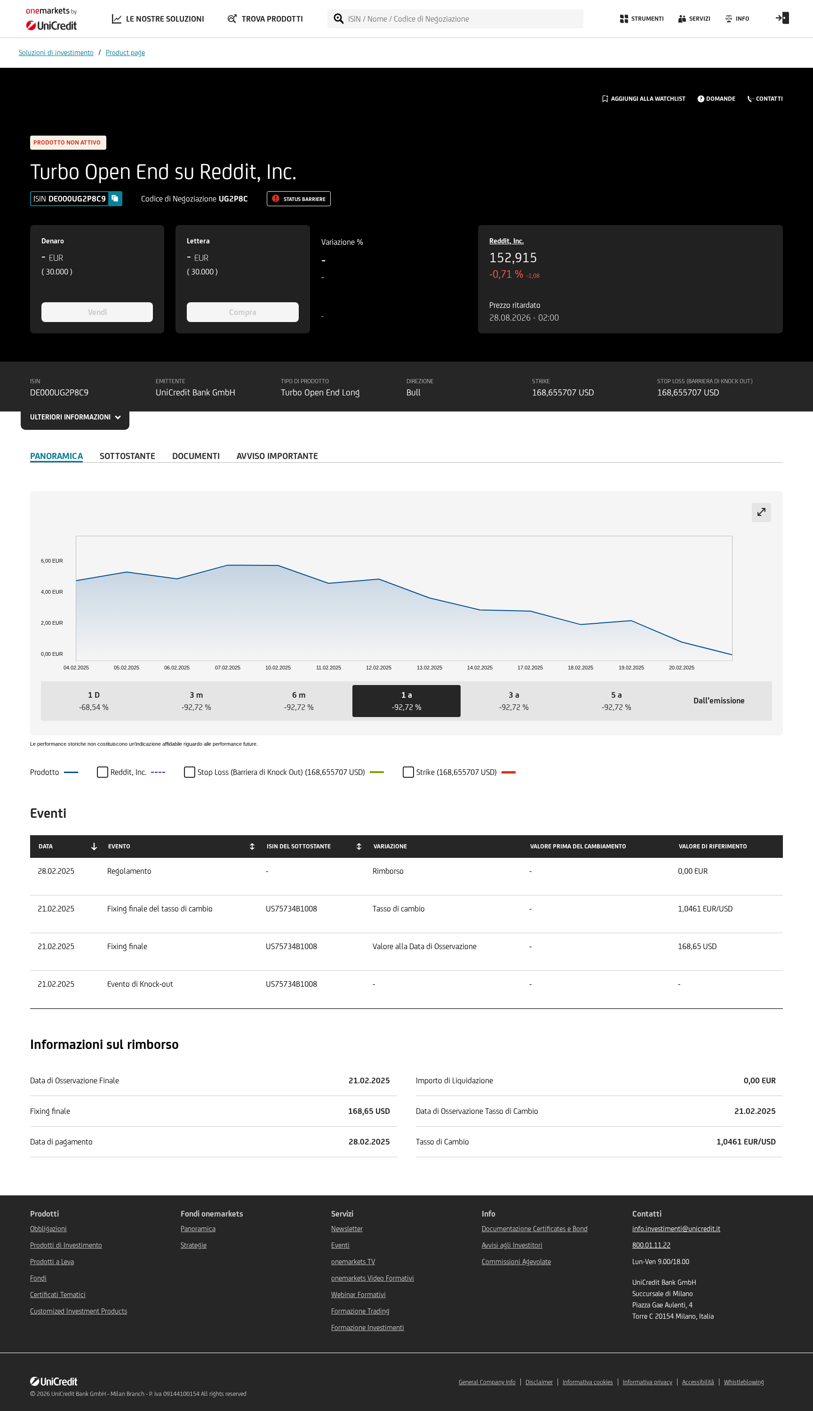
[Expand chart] (761, 512)
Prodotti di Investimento (66, 1245)
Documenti (196, 456)
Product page (125, 52)
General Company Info (487, 1382)
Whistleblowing (744, 1382)
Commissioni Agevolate (516, 1262)
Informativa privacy (647, 1382)
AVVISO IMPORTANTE (277, 456)
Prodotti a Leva (52, 1262)
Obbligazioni (48, 1229)
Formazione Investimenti (367, 1327)
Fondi (38, 1278)
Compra (242, 312)
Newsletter (347, 1229)
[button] (94, 701)
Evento (119, 846)
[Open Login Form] (782, 21)
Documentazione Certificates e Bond (535, 1229)
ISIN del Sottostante (299, 846)
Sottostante (127, 456)
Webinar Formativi (358, 1294)
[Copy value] (115, 198)
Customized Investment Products (78, 1311)
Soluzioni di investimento (56, 52)
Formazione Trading (360, 1311)
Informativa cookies (588, 1382)
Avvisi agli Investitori (512, 1245)
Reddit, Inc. (506, 241)
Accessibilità (698, 1382)
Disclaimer (539, 1382)
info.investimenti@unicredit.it (676, 1229)
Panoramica (56, 456)
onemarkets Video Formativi (372, 1278)
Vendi (97, 312)
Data (46, 846)
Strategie (194, 1245)
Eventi (340, 1245)
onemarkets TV (353, 1262)
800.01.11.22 (651, 1245)
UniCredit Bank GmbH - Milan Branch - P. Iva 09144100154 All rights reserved (149, 1393)
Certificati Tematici (58, 1294)
